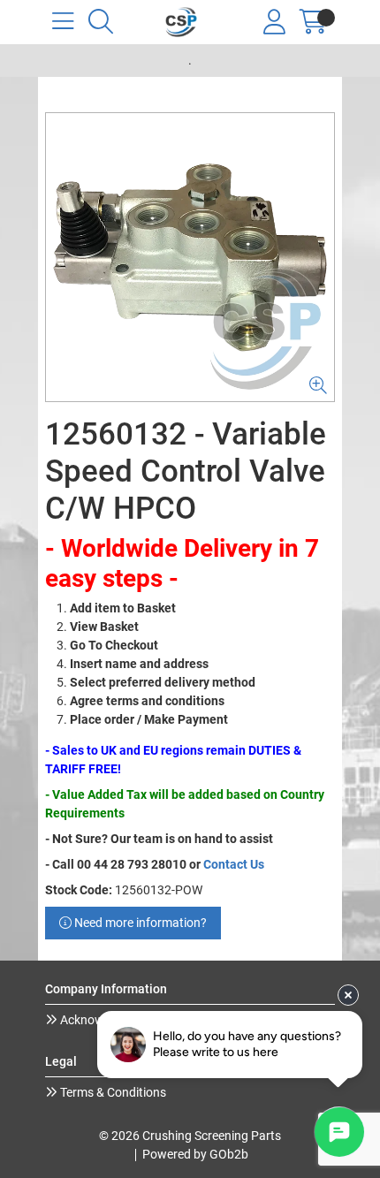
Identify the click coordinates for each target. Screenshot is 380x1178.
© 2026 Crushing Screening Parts (190, 1136)
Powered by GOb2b (195, 1154)
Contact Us (233, 864)
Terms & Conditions (111, 1092)
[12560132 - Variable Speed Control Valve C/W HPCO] (190, 257)
